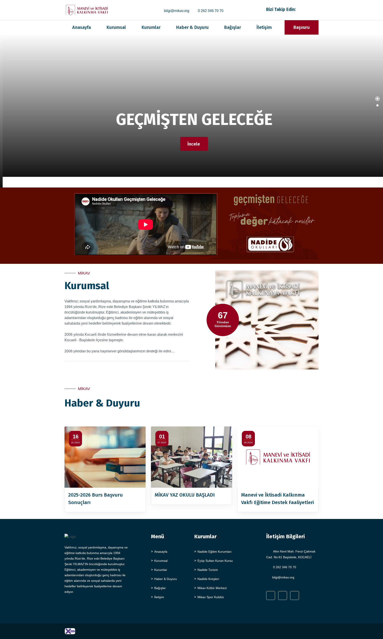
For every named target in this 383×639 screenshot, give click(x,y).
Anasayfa (81, 27)
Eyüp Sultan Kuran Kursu (215, 560)
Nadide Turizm (207, 570)
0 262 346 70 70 (210, 11)
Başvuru (301, 27)
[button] (377, 101)
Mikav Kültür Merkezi (212, 588)
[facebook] (306, 9)
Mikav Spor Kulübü (210, 597)
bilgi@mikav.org (176, 11)
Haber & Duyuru (192, 27)
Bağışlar (232, 27)
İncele (191, 144)
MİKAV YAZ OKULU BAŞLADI (185, 495)
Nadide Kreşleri (208, 579)
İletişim (264, 27)
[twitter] (312, 9)
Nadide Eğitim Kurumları (214, 551)
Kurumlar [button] (150, 27)
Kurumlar (160, 570)
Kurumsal (116, 27)
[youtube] (317, 9)
